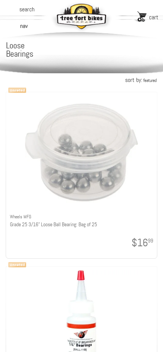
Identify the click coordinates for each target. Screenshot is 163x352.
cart (153, 17)
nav (24, 26)
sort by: (141, 80)
